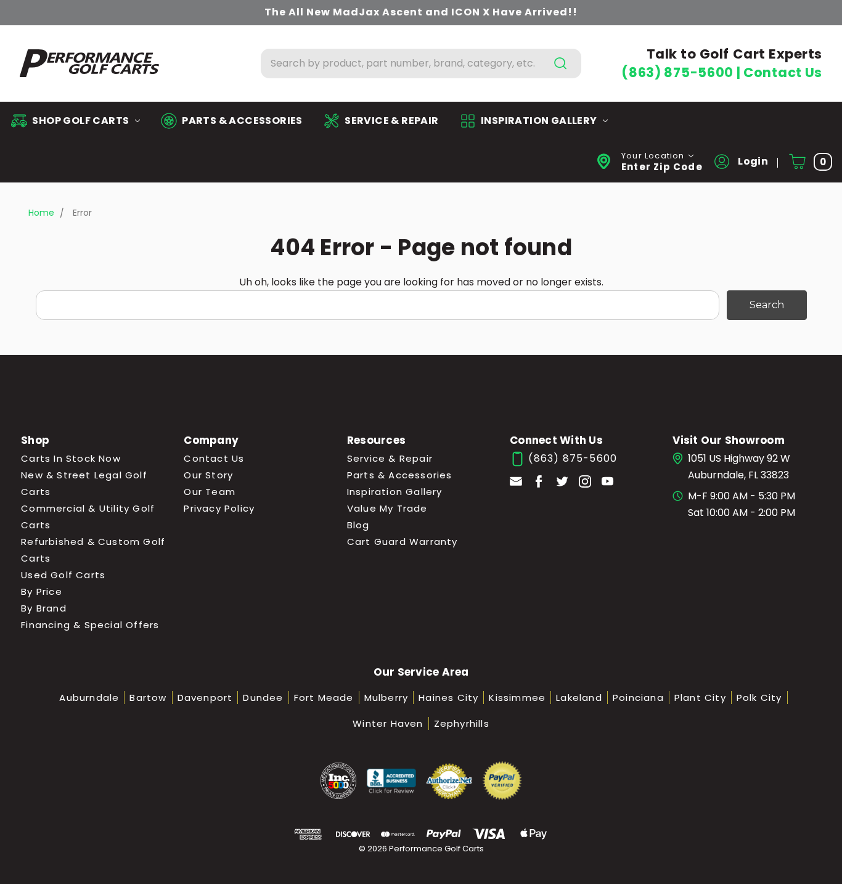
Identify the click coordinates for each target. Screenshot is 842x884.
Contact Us (782, 72)
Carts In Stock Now (71, 458)
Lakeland (579, 697)
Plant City (700, 697)
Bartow (147, 697)
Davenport (205, 697)
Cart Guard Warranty (402, 541)
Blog (358, 524)
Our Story (208, 475)
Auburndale (89, 697)
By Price (41, 591)
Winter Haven (388, 723)
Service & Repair (390, 458)
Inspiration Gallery (395, 491)
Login (752, 161)
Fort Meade (324, 697)
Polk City (759, 697)
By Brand (44, 608)
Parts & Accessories (399, 475)
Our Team (209, 491)
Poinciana (638, 697)
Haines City (448, 697)
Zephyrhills (461, 723)
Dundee (263, 697)
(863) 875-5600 (678, 72)
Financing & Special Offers (90, 624)
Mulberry (386, 697)
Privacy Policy (219, 508)
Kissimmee (517, 697)
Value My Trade (387, 508)
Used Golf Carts (63, 574)
